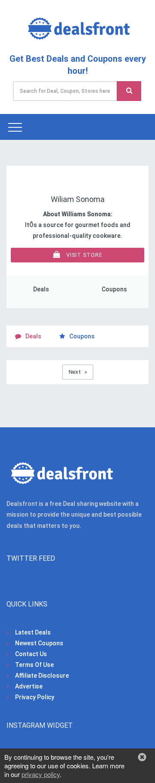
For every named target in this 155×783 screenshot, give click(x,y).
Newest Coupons (39, 643)
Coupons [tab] (82, 336)
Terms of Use (34, 664)
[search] (129, 91)
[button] (142, 757)
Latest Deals (33, 632)
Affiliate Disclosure (42, 675)
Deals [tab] (33, 336)
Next (80, 372)
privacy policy (41, 774)
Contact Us (31, 653)
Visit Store (83, 255)
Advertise (29, 686)
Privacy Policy (34, 697)
